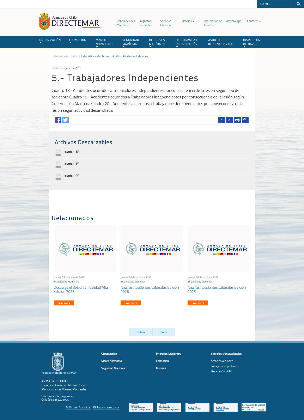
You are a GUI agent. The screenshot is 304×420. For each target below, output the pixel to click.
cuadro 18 (71, 151)
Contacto (253, 21)
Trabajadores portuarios (225, 366)
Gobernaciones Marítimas (126, 23)
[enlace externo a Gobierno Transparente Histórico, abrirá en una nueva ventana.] (225, 407)
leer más (64, 303)
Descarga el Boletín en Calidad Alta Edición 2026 (81, 289)
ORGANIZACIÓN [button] (50, 40)
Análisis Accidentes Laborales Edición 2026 (150, 289)
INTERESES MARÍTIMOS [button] (157, 42)
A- (229, 120)
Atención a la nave (222, 361)
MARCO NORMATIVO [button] (104, 42)
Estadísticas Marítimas (95, 56)
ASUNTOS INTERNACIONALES (221, 42)
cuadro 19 (71, 163)
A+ (222, 120)
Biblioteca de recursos (106, 407)
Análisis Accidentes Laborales (130, 56)
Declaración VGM (221, 371)
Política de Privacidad (78, 407)
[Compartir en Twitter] (65, 119)
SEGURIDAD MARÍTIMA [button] (130, 42)
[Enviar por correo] (245, 120)
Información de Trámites (213, 23)
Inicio (75, 56)
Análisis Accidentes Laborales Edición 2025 (217, 289)
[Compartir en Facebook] (58, 119)
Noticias (187, 21)
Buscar (298, 4)
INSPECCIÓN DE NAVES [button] (251, 42)
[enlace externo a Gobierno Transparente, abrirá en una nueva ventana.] (197, 407)
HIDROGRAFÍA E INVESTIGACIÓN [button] (187, 42)
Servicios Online (165, 23)
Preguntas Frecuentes (145, 23)
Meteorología (233, 21)
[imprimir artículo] (237, 120)
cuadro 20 (71, 175)
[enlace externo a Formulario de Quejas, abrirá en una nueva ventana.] (254, 407)
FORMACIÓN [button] (77, 40)
